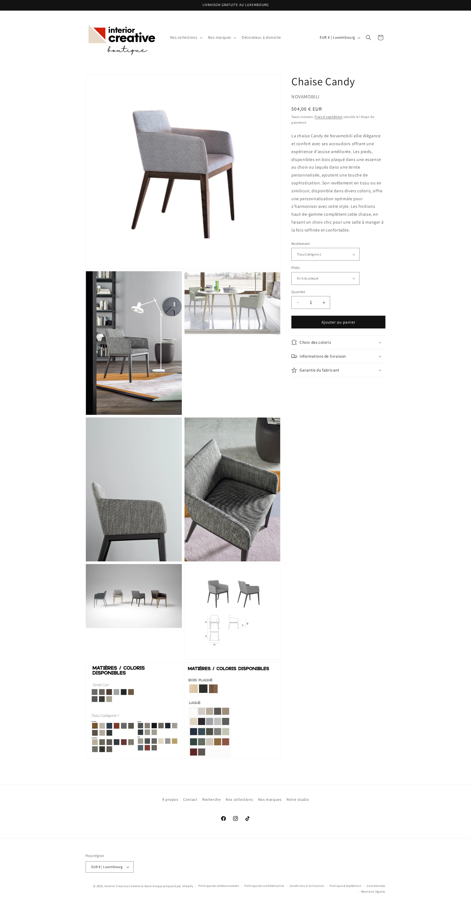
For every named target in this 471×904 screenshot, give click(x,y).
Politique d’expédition (345, 886)
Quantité (298, 292)
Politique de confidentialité (264, 886)
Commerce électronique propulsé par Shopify (161, 886)
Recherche (211, 799)
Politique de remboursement (218, 886)
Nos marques (270, 799)
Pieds (295, 267)
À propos (170, 799)
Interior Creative (116, 886)
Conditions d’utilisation (306, 886)
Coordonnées (376, 886)
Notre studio (297, 799)
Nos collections (239, 799)
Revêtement (300, 243)
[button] (186, 37)
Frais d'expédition (329, 117)
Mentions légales (373, 891)
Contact (190, 799)
